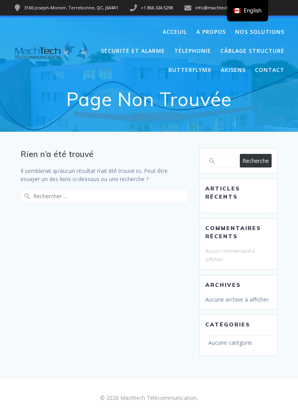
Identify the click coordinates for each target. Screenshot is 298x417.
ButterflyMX (189, 69)
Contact (269, 69)
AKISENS (233, 69)
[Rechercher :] (104, 196)
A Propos (211, 31)
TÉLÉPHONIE (192, 50)
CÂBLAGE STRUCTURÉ (252, 50)
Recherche (256, 160)
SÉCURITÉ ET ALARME (133, 50)
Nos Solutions (259, 31)
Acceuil (175, 31)
